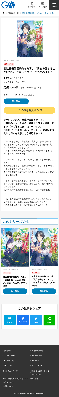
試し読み (16, 101)
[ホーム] (4, 13)
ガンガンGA (37, 365)
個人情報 (34, 379)
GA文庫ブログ (38, 355)
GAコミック (9, 365)
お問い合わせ (8, 386)
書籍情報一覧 (37, 351)
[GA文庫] (8, 4)
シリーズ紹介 (9, 355)
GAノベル (36, 360)
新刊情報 (7, 351)
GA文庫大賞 (9, 360)
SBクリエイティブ (10, 371)
